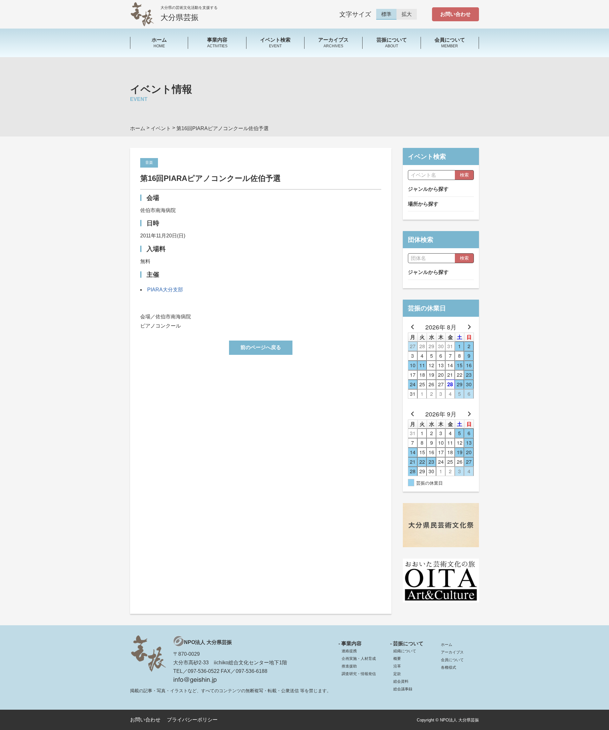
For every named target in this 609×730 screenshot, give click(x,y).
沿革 (397, 666)
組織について (404, 651)
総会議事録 (402, 689)
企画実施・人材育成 (359, 658)
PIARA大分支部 (165, 289)
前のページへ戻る (260, 347)
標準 (386, 14)
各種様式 (448, 667)
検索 (464, 174)
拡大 (407, 14)
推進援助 (349, 666)
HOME (159, 42)
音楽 (149, 162)
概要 (397, 658)
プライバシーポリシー (192, 719)
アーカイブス (452, 652)
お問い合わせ (455, 14)
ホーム (446, 644)
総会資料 (401, 681)
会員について (452, 660)
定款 (397, 674)
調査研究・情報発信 (359, 674)
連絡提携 (349, 651)
